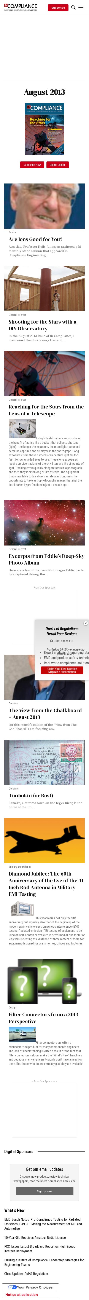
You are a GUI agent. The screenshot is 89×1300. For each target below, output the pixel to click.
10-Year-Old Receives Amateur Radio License (35, 1238)
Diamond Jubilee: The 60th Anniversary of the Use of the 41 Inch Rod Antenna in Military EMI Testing (46, 884)
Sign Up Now (44, 1191)
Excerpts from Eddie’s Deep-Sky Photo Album (46, 559)
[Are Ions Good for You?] (44, 206)
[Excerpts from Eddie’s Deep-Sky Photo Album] (44, 522)
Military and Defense (20, 866)
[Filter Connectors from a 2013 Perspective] (44, 981)
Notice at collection (21, 1294)
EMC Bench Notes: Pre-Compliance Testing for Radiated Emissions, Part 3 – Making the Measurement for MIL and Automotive (43, 1224)
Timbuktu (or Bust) (31, 795)
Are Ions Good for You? (35, 239)
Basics (12, 232)
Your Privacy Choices (35, 1287)
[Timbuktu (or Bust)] (44, 762)
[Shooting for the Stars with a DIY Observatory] (44, 288)
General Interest (17, 314)
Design (12, 1007)
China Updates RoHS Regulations (26, 1274)
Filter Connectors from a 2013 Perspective (43, 1018)
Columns (14, 703)
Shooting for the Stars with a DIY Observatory (42, 325)
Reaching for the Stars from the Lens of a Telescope (46, 410)
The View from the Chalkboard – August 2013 (45, 714)
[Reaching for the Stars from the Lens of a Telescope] (44, 373)
